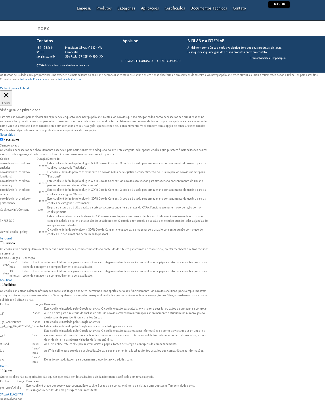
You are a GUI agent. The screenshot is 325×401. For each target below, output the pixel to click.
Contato (239, 8)
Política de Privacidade (33, 79)
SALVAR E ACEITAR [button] (11, 394)
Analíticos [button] (6, 280)
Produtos (104, 8)
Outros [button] (4, 366)
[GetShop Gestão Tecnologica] (270, 65)
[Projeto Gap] (147, 52)
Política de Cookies (69, 79)
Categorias (126, 8)
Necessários (11, 139)
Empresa (84, 8)
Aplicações (150, 8)
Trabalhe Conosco (139, 61)
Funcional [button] (6, 238)
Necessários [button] (7, 135)
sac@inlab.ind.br (46, 56)
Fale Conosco (171, 61)
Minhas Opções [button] (9, 88)
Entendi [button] (24, 88)
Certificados (175, 8)
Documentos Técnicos (209, 8)
